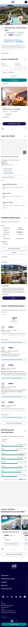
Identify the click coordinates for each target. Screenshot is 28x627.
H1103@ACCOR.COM (8, 173)
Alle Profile (4, 440)
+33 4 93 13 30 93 (7, 168)
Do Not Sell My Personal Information (8, 612)
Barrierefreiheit (4, 256)
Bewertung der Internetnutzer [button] (7, 431)
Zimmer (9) (5, 84)
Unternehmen (5, 575)
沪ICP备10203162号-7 (6, 617)
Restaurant (4, 262)
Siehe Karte (6, 539)
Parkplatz (14, 252)
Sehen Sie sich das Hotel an (11, 543)
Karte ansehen (19, 41)
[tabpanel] (14, 108)
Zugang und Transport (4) (8, 177)
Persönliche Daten (5, 607)
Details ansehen (5, 294)
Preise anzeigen (14, 624)
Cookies (2, 609)
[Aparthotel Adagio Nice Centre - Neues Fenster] (11, 522)
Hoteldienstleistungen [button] (10, 218)
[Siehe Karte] (14, 147)
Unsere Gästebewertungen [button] (12, 306)
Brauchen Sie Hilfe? (6, 588)
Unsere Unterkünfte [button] (9, 59)
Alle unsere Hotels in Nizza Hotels (14, 554)
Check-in (4, 64)
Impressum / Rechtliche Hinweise (8, 610)
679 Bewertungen (18, 35)
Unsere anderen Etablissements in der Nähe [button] (13, 510)
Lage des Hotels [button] (8, 136)
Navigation (4, 582)
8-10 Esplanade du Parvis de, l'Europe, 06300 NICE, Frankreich (13, 40)
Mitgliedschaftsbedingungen (7, 605)
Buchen (13, 298)
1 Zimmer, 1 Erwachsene (8, 72)
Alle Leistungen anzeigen (14, 248)
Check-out (18, 64)
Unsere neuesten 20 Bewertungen (14, 423)
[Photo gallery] (14, 14)
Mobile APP (4, 585)
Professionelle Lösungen (8, 578)
